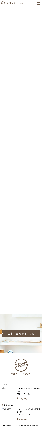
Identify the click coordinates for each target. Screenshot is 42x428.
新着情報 (15, 65)
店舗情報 (22, 65)
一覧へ (22, 307)
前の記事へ (9, 307)
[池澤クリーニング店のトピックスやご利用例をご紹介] (21, 3)
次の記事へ (33, 307)
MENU (38, 3)
